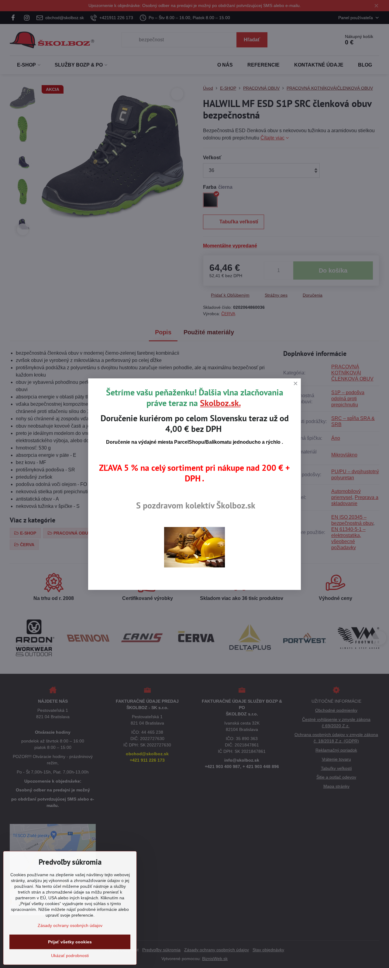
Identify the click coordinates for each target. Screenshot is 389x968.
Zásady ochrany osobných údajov (70, 925)
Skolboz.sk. (220, 402)
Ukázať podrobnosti (70, 955)
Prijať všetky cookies (70, 941)
